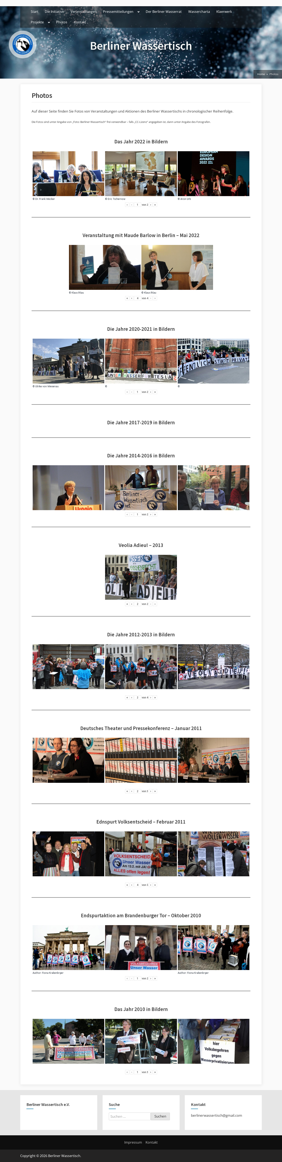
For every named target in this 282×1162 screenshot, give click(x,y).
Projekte (37, 22)
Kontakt (80, 22)
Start (34, 11)
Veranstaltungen (84, 11)
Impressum (133, 1142)
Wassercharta (199, 11)
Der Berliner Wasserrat (164, 11)
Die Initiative (54, 11)
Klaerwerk (224, 11)
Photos (61, 22)
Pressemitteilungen (118, 11)
